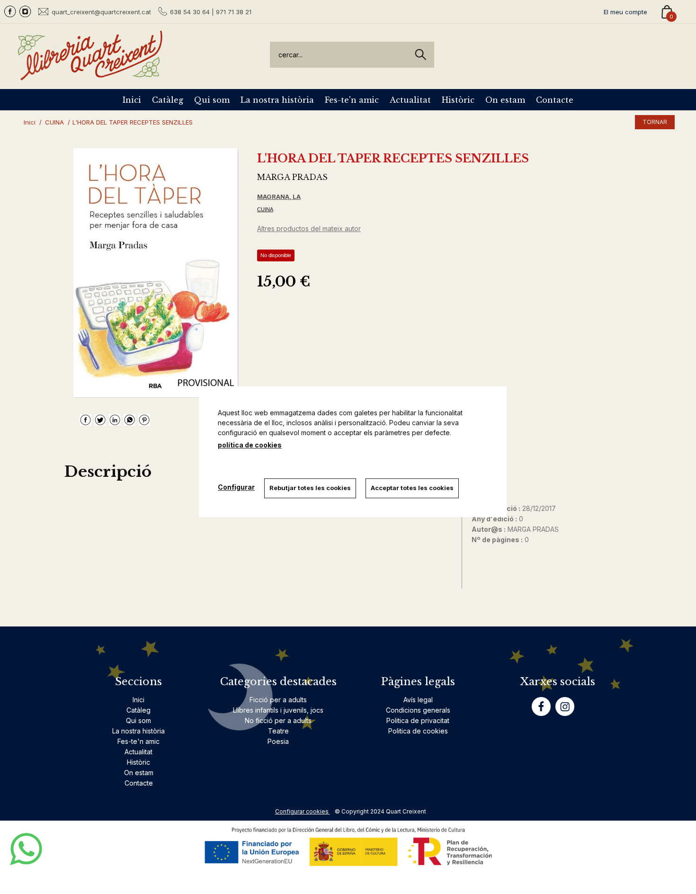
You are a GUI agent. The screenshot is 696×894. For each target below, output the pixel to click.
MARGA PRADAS (292, 177)
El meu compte (625, 12)
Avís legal (418, 700)
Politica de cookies (418, 731)
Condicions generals (418, 710)
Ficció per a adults (278, 700)
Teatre (278, 731)
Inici (132, 100)
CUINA (265, 209)
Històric (458, 100)
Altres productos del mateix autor (309, 228)
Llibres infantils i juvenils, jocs (278, 710)
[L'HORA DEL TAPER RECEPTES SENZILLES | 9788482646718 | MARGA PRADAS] (155, 273)
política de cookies (250, 445)
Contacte (554, 100)
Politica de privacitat (417, 720)
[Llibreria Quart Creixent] (90, 75)
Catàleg (167, 100)
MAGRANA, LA (279, 196)
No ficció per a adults (278, 720)
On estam (505, 100)
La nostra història (277, 100)
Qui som (212, 100)
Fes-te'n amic (352, 100)
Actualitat (410, 100)
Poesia (278, 741)
